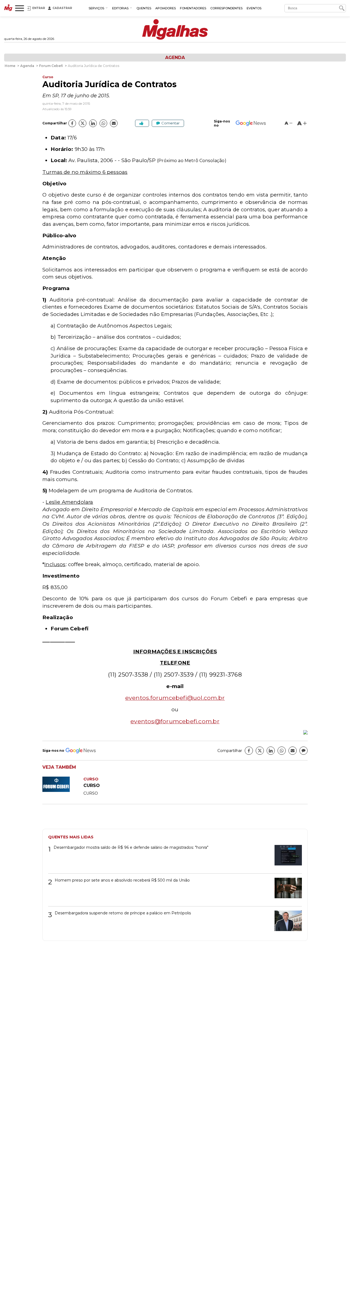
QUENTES (143, 8)
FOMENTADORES (193, 8)
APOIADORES (165, 8)
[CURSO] (62, 790)
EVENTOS (254, 8)
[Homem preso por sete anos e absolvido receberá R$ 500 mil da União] (286, 890)
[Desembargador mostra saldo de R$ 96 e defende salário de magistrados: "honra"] (286, 857)
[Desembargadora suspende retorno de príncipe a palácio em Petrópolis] (286, 923)
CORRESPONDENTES (226, 8)
